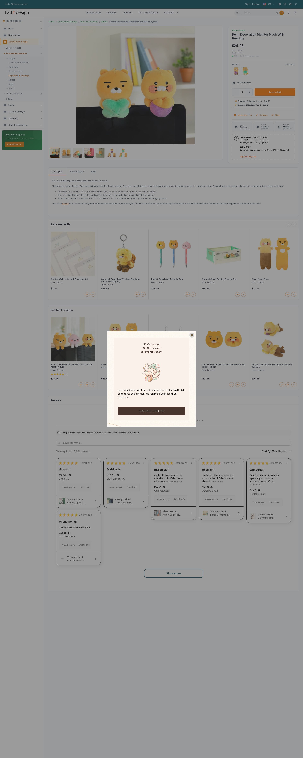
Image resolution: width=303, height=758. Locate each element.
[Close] (192, 335)
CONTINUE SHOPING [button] (151, 411)
